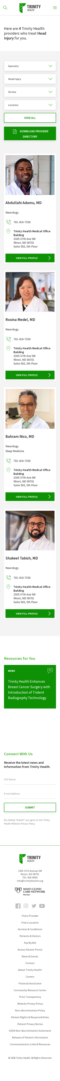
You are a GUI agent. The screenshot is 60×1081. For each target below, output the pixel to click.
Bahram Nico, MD (20, 436)
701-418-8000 (30, 877)
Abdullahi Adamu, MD (24, 202)
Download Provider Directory (34, 133)
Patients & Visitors (30, 936)
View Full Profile (27, 258)
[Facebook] (18, 909)
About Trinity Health (30, 969)
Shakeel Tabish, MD (22, 558)
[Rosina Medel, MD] (30, 292)
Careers (30, 976)
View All (30, 118)
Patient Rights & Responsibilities (30, 1017)
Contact (30, 963)
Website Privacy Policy (30, 1003)
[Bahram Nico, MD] (30, 409)
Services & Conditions (30, 929)
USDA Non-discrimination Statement (30, 1030)
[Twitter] (34, 909)
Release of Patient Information (30, 1037)
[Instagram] (26, 909)
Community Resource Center (30, 990)
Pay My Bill (30, 942)
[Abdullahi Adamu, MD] (30, 175)
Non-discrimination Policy (30, 1010)
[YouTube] (42, 909)
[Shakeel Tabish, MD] (30, 531)
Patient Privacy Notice (30, 1024)
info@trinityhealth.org (30, 880)
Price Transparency (30, 996)
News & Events (30, 956)
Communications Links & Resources (30, 1044)
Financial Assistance (30, 983)
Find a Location (30, 922)
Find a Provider (30, 915)
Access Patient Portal (30, 949)
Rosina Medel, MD (20, 319)
